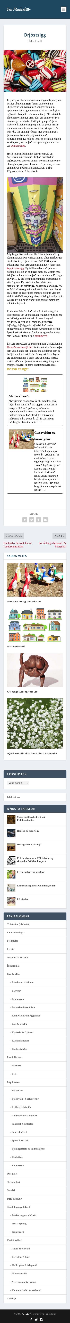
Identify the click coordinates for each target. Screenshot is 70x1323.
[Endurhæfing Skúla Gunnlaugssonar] (11, 888)
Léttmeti (16, 1065)
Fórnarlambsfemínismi (24, 1007)
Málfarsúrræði (16, 646)
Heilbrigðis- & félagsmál (24, 1265)
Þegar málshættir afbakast (31, 872)
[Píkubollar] (11, 901)
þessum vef (41, 335)
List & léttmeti (14, 1057)
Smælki (11, 1190)
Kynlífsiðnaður (19, 1049)
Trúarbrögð (18, 1232)
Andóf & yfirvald (21, 1248)
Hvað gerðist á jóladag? (29, 844)
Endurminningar (15, 932)
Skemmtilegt (13, 1182)
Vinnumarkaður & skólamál (26, 1290)
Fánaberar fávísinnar (23, 982)
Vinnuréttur (18, 1165)
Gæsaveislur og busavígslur (24, 601)
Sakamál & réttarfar (22, 1124)
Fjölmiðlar (12, 941)
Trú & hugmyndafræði (19, 1207)
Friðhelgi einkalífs (21, 1107)
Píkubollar (22, 899)
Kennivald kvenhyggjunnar (26, 1015)
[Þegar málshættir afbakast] (11, 874)
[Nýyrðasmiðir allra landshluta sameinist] (35, 723)
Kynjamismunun (20, 1040)
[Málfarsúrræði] (35, 400)
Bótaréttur (17, 1090)
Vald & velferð (14, 1240)
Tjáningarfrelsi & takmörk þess (28, 1149)
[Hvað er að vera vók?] (11, 833)
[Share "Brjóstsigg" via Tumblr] (38, 520)
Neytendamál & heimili (24, 1282)
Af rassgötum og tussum (22, 691)
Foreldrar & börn (21, 1257)
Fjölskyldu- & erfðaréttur (25, 1099)
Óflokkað (12, 1174)
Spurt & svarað (20, 1140)
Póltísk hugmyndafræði (24, 1215)
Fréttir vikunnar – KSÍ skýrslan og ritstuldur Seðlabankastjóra (35, 860)
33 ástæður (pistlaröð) (18, 924)
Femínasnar (18, 999)
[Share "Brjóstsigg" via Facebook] (24, 520)
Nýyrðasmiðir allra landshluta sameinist (32, 753)
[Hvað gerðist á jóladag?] (11, 847)
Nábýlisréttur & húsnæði (25, 1115)
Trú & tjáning (19, 1223)
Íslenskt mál (35, 41)
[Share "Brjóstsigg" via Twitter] (31, 520)
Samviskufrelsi (19, 1132)
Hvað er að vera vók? (28, 831)
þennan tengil (18, 145)
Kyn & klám (13, 974)
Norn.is (25, 1314)
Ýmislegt (11, 1298)
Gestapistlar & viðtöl (18, 957)
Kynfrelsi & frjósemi (22, 1032)
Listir (15, 1074)
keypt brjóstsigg (15, 268)
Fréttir (10, 949)
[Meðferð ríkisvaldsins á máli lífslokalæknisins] (11, 819)
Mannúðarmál (19, 1273)
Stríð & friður (14, 1199)
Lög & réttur (13, 1082)
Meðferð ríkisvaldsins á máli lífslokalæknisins (31, 819)
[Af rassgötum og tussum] (35, 670)
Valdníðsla (17, 1157)
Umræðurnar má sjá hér (19, 347)
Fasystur (16, 991)
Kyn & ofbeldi (19, 1024)
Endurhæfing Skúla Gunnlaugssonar (36, 885)
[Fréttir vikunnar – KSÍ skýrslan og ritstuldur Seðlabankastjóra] (11, 860)
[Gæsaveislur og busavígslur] (35, 460)
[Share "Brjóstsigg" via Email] (45, 520)
